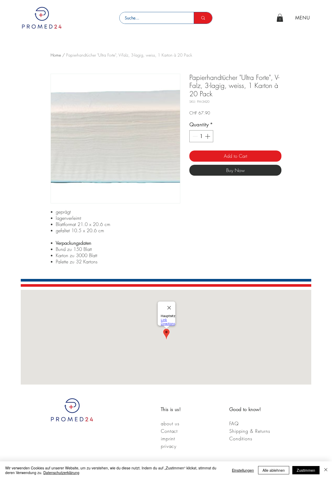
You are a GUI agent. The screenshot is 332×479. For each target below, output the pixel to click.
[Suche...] (203, 18)
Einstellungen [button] (243, 470)
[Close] (326, 470)
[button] (279, 18)
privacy (168, 446)
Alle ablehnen (273, 470)
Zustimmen (306, 470)
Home (56, 55)
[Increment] (208, 136)
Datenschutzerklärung (61, 472)
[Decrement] (194, 136)
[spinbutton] (201, 136)
